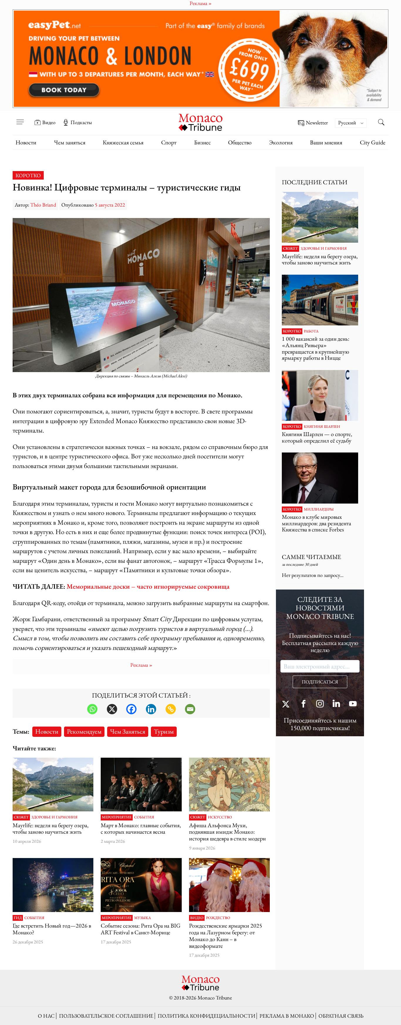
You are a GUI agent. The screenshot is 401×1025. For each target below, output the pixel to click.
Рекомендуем (84, 731)
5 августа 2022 (110, 204)
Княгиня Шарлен (322, 427)
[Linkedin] (151, 709)
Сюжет (21, 817)
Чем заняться (69, 142)
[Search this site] (381, 123)
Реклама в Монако (287, 1015)
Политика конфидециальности (206, 1015)
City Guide (372, 142)
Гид (18, 918)
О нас (46, 1015)
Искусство (220, 817)
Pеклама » (141, 664)
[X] (112, 709)
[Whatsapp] (92, 709)
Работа (311, 331)
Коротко (28, 175)
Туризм (164, 731)
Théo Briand (43, 204)
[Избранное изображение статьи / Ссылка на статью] (53, 785)
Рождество (218, 918)
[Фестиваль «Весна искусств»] (141, 785)
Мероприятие (117, 817)
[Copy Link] (171, 709)
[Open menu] (20, 118)
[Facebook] (131, 709)
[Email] (190, 709)
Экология (281, 142)
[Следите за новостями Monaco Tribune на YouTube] (353, 704)
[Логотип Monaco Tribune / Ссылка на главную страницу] (200, 121)
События (144, 817)
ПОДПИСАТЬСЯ (320, 682)
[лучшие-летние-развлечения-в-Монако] (53, 885)
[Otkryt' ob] (200, 58)
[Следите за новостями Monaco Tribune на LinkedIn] (336, 704)
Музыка (142, 918)
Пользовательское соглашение (106, 1015)
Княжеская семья (123, 142)
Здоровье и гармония (54, 817)
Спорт (168, 142)
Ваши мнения (326, 142)
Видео (48, 122)
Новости (26, 142)
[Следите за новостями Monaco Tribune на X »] (287, 704)
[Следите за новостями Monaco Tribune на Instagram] (320, 704)
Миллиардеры (319, 509)
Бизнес (202, 142)
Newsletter (317, 123)
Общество (240, 142)
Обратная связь (341, 1015)
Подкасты (81, 122)
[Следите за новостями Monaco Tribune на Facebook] (303, 704)
